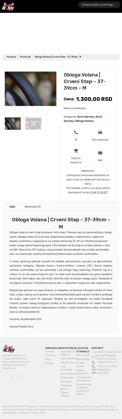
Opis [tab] (12, 206)
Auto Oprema (62, 6)
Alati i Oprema (48, 6)
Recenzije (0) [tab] (33, 206)
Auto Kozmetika (66, 368)
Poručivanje (83, 355)
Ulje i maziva (78, 6)
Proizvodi (25, 57)
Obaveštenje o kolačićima (84, 379)
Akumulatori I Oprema (29, 6)
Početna (11, 57)
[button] (52, 71)
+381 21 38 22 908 (107, 366)
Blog (48, 359)
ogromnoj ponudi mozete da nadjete (42, 261)
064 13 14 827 (100, 192)
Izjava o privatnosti (82, 372)
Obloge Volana (84, 120)
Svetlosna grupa (66, 387)
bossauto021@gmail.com (107, 351)
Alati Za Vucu (68, 362)
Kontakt (49, 363)
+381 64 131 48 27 (106, 362)
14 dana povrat (80, 364)
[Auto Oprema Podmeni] (69, 6)
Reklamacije (83, 359)
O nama (49, 351)
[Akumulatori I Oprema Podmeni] (38, 6)
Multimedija (67, 377)
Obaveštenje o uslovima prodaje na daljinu (84, 389)
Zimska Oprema (65, 394)
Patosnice (66, 381)
